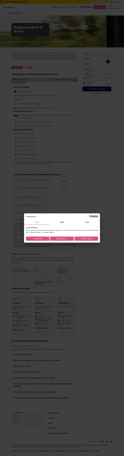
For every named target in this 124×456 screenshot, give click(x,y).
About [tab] (87, 222)
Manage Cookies (61, 238)
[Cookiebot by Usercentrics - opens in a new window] (90, 216)
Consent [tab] (36, 222)
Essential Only (37, 238)
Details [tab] (62, 222)
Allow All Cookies (86, 238)
